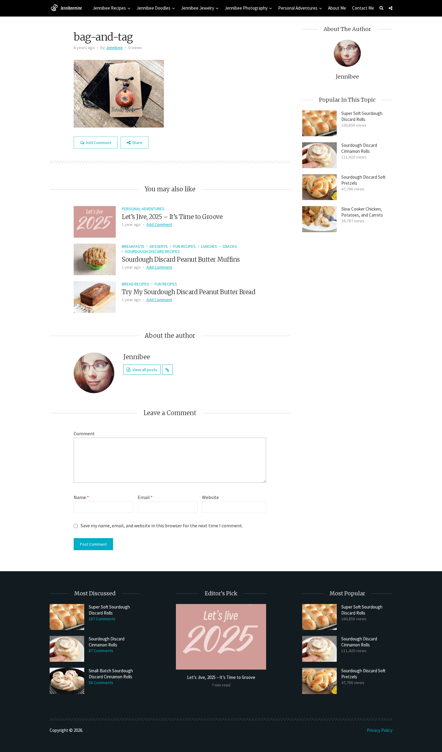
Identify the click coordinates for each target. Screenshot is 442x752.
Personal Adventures (298, 8)
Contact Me (363, 8)
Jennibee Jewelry (197, 8)
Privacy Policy (379, 730)
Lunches (209, 246)
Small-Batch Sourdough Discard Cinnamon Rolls (111, 674)
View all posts (145, 369)
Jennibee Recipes (109, 8)
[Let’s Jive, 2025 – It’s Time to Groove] (95, 221)
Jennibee (114, 47)
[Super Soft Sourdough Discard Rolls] (319, 123)
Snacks (230, 246)
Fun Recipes (184, 246)
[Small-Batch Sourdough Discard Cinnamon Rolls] (67, 681)
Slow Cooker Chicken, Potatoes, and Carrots (362, 212)
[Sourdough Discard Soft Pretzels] (319, 187)
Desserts (159, 246)
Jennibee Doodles (153, 8)
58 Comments (101, 682)
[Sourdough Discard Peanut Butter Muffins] (95, 259)
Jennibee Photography (246, 8)
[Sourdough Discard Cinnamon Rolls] (319, 155)
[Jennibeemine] (66, 7)
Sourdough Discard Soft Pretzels (363, 180)
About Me (337, 8)
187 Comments (102, 618)
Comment (84, 433)
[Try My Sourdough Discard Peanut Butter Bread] (95, 296)
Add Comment (98, 142)
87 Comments (101, 650)
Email (145, 497)
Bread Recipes (135, 284)
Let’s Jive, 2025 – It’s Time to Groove (172, 216)
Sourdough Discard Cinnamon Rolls (359, 148)
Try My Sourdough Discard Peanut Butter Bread (188, 292)
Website (210, 497)
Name (81, 497)
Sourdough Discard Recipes (152, 251)
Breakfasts (133, 246)
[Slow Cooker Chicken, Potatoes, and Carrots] (319, 219)
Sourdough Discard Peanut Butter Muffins (181, 259)
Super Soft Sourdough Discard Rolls (361, 116)
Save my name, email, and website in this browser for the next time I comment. (162, 525)
